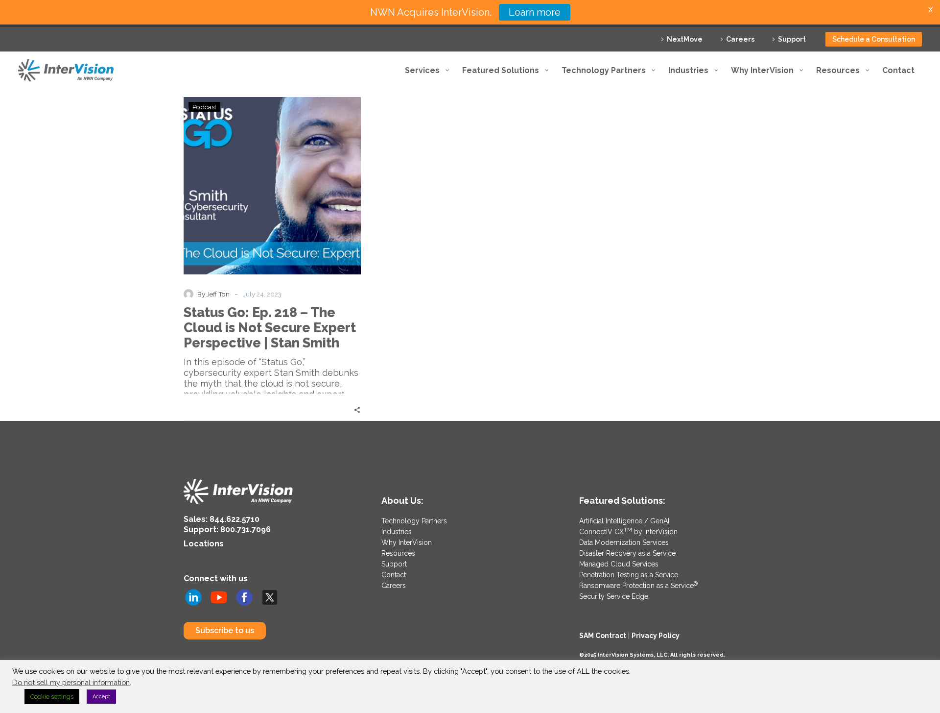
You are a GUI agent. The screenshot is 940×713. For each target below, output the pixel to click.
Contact (393, 575)
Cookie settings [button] (51, 696)
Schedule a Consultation (873, 39)
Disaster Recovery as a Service (627, 553)
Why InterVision (406, 542)
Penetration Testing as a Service (628, 575)
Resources (398, 553)
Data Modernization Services (624, 542)
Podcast (204, 107)
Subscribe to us (224, 630)
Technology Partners (414, 521)
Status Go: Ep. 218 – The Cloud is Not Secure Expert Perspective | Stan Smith (270, 327)
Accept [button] (101, 696)
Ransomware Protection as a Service (638, 586)
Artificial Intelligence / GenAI (624, 521)
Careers (740, 39)
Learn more (535, 12)
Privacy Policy (656, 635)
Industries (396, 532)
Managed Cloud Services (618, 564)
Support (792, 39)
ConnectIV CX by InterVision (628, 532)
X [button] (930, 9)
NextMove (685, 39)
